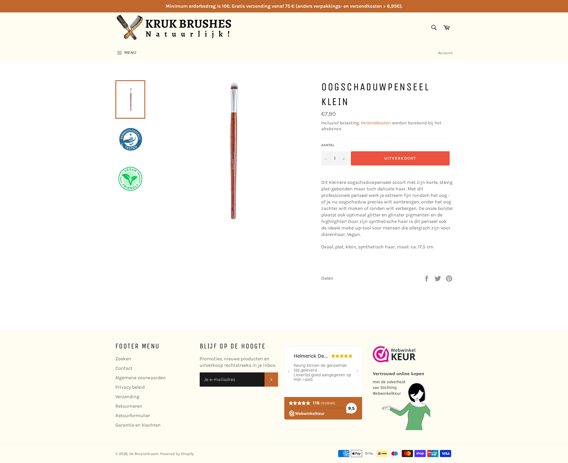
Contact (124, 368)
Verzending (127, 396)
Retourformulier (132, 415)
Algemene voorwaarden (140, 377)
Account (445, 53)
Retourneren (128, 406)
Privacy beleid (130, 387)
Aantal (327, 145)
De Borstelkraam (144, 453)
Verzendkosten (376, 123)
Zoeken (123, 358)
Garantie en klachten (138, 425)
